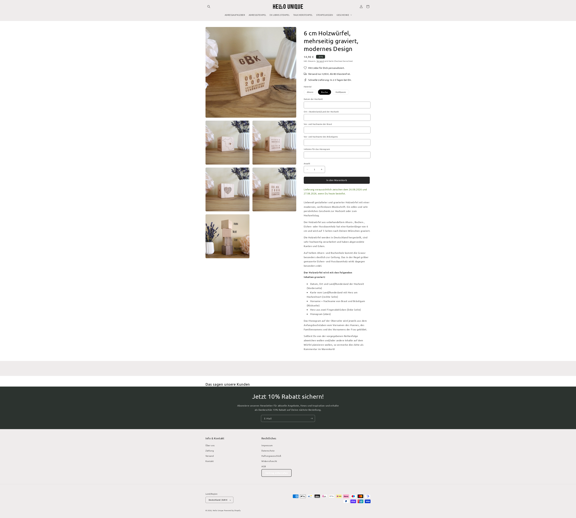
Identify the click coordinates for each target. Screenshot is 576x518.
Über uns (210, 445)
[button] (209, 6)
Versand (320, 61)
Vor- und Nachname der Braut (318, 124)
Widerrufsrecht (269, 461)
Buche (324, 92)
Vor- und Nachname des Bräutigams (321, 136)
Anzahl (307, 163)
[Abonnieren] (311, 418)
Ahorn (311, 93)
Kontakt (210, 461)
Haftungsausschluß (271, 455)
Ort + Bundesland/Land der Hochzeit (321, 111)
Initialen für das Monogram (317, 149)
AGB (263, 466)
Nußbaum (342, 93)
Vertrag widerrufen (276, 472)
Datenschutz (268, 450)
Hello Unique (218, 510)
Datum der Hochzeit (313, 99)
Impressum (267, 445)
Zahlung (210, 450)
